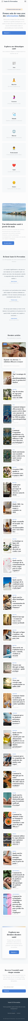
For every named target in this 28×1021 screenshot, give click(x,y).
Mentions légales (11, 1013)
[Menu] (25, 1)
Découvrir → (7, 33)
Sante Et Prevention (9, 1)
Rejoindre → (14, 952)
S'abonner (6, 991)
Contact (18, 1013)
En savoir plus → (8, 243)
